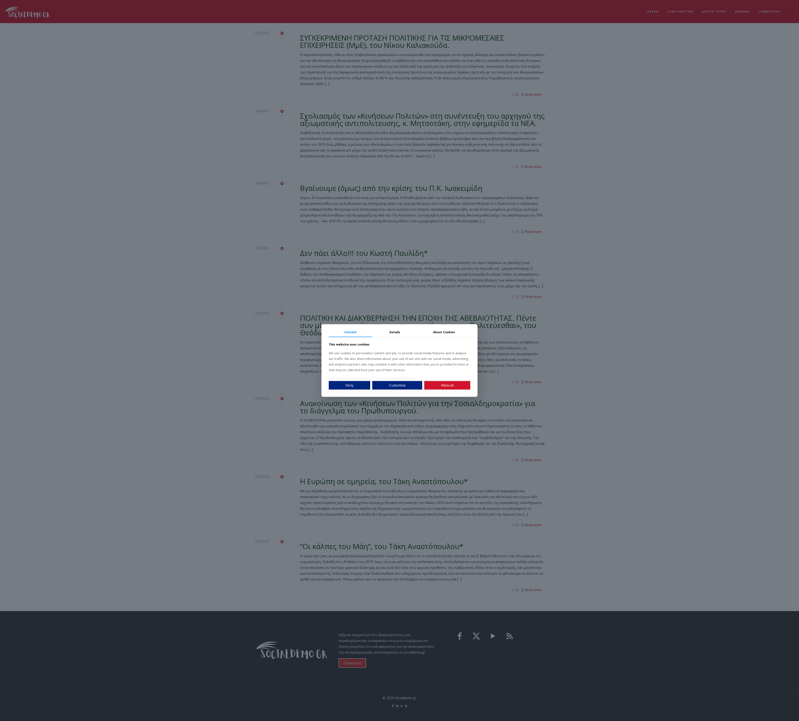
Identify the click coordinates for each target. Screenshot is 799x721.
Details (395, 332)
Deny (349, 385)
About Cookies (444, 332)
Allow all (447, 385)
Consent (350, 332)
